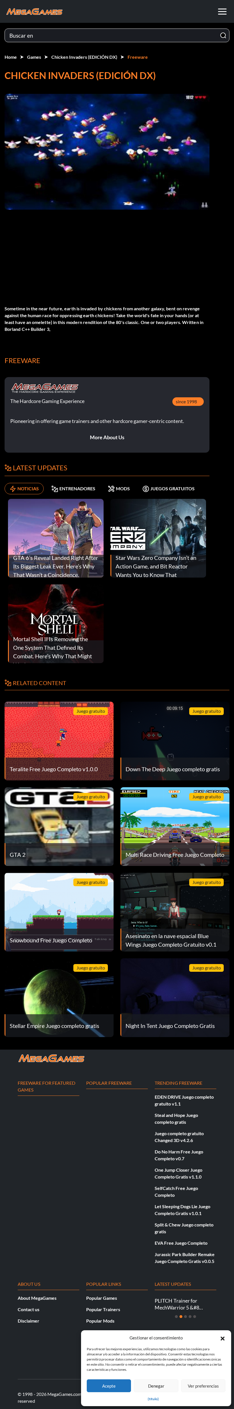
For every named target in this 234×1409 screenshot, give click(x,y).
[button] (222, 1338)
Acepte (109, 1385)
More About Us (107, 437)
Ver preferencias (203, 1385)
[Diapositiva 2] (180, 1316)
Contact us (28, 1309)
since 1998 (186, 401)
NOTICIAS (28, 488)
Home (11, 57)
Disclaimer (28, 1320)
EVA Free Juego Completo (181, 1243)
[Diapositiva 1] (176, 1316)
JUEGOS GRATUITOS (172, 488)
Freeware (138, 57)
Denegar (156, 1385)
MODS (123, 488)
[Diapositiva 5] (194, 1316)
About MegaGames (37, 1298)
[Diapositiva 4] (190, 1316)
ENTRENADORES (77, 488)
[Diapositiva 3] (185, 1316)
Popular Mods (100, 1320)
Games (34, 57)
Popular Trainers (103, 1309)
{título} (153, 1399)
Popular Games (101, 1298)
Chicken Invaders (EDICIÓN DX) (84, 57)
